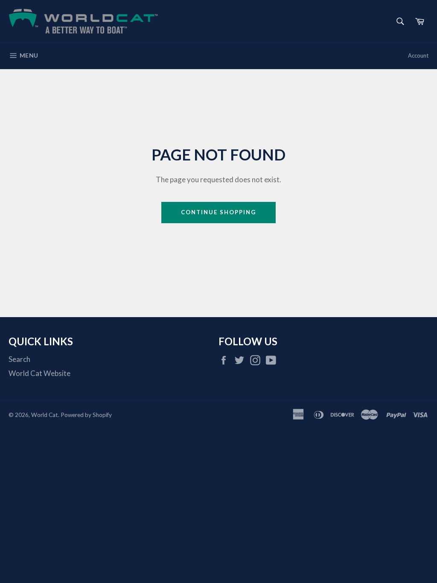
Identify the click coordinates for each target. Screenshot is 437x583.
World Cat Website (39, 373)
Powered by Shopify (86, 414)
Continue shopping (218, 212)
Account (418, 55)
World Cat (44, 414)
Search (19, 359)
